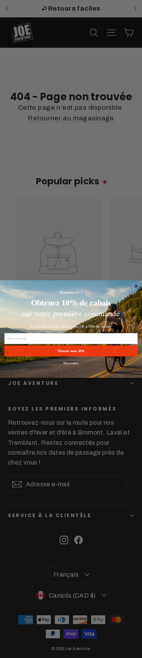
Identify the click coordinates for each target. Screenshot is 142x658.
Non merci (71, 363)
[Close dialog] (136, 286)
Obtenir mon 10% (71, 351)
